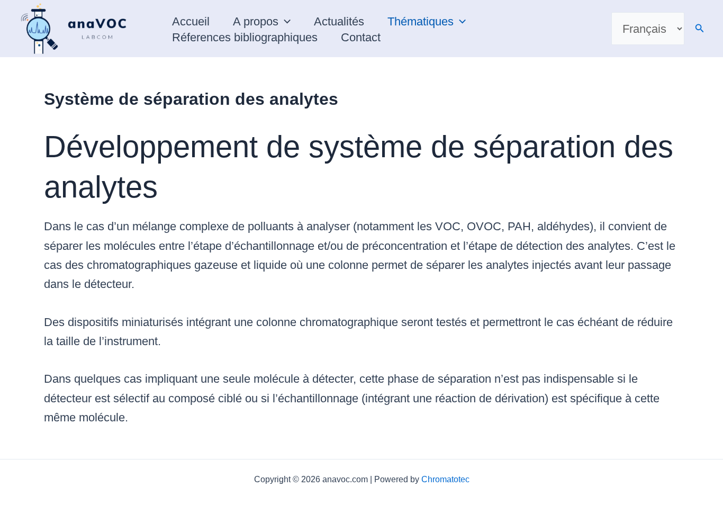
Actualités (339, 21)
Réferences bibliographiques (245, 37)
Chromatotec (445, 479)
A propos (255, 21)
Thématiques (420, 21)
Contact (361, 37)
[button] (284, 22)
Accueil (191, 21)
